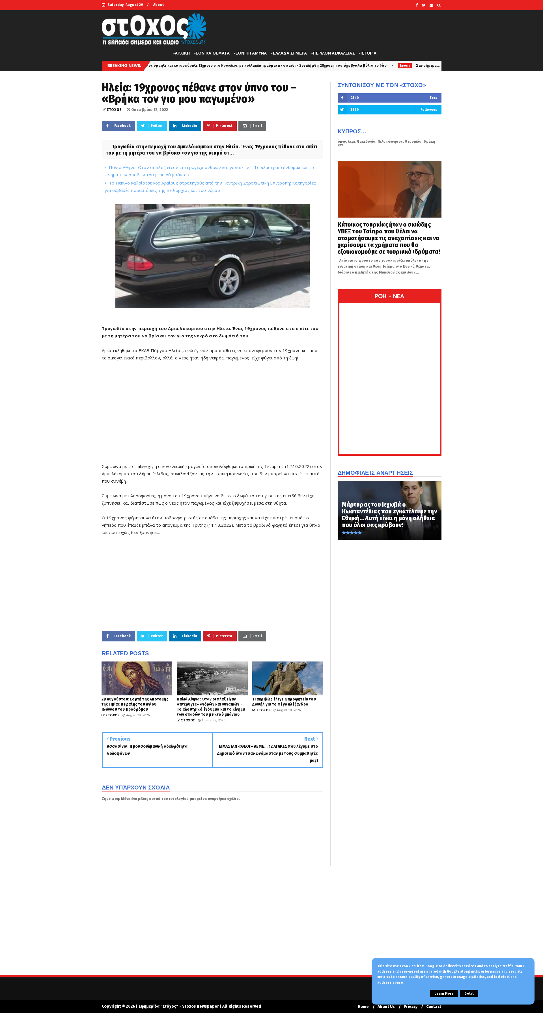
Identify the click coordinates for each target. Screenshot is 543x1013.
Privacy (410, 1007)
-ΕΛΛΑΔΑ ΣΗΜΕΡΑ (289, 53)
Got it (469, 993)
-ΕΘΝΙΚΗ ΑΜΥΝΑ (250, 53)
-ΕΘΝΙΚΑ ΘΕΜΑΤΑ (212, 53)
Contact (433, 1007)
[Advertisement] (212, 415)
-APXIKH (181, 53)
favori (336, 66)
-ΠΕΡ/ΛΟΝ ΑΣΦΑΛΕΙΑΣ (333, 53)
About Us (386, 1007)
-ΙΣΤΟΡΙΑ (368, 53)
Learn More (444, 993)
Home (363, 1007)
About (158, 5)
